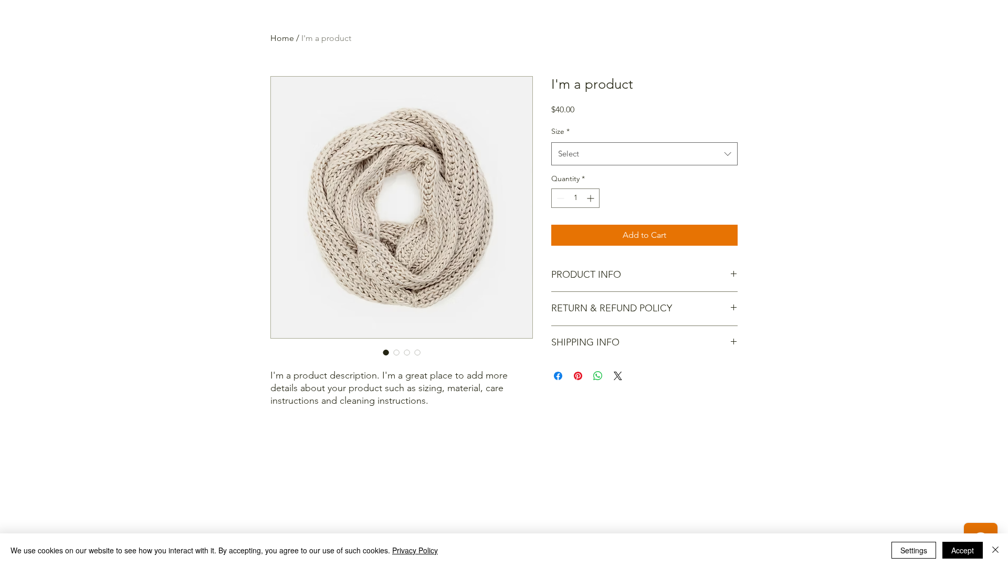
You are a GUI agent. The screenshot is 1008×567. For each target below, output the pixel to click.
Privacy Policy (415, 550)
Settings (913, 550)
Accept (962, 550)
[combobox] (644, 153)
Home (282, 38)
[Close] (995, 550)
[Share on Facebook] (558, 376)
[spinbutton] (575, 198)
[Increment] (591, 198)
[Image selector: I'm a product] (386, 352)
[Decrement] (559, 198)
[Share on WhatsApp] (598, 376)
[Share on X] (618, 376)
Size (560, 131)
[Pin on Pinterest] (578, 376)
